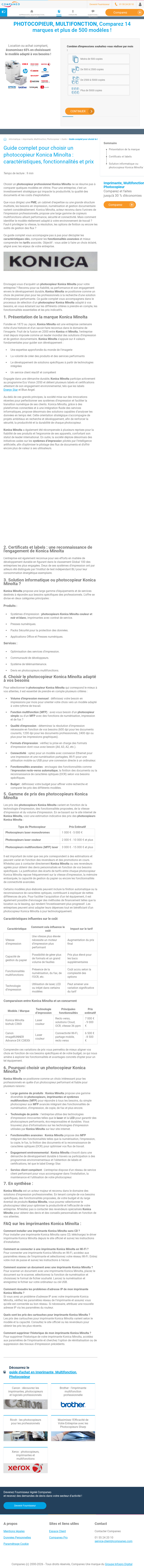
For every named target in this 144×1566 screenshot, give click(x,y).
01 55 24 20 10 (104, 1537)
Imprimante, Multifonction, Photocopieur (41, 139)
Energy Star (11, 389)
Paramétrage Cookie (16, 1544)
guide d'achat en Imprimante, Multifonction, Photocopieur (43, 1374)
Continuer (78, 111)
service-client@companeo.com (113, 1541)
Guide (64, 139)
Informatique (14, 139)
